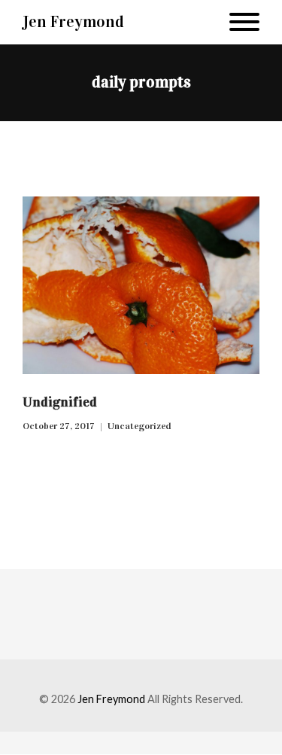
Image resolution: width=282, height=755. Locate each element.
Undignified (60, 402)
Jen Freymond (73, 21)
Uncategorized (139, 425)
